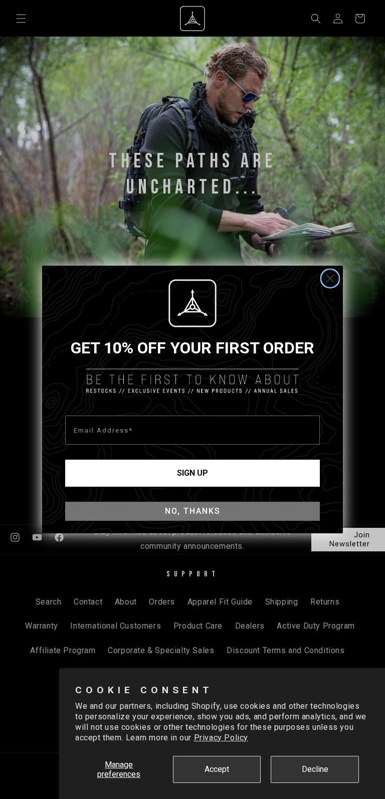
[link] (192, 303)
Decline (315, 769)
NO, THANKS (193, 511)
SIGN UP (192, 473)
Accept (217, 769)
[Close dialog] (330, 278)
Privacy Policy (221, 737)
